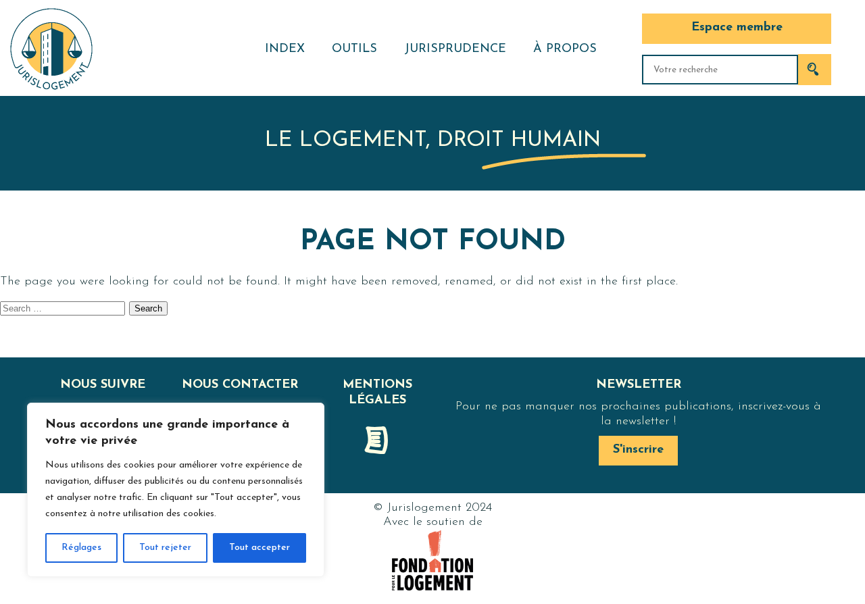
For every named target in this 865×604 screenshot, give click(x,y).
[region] (175, 490)
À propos (565, 49)
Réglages (81, 548)
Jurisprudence (455, 49)
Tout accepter (259, 548)
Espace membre (737, 28)
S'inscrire (638, 450)
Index (285, 49)
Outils (354, 49)
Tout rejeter (165, 548)
